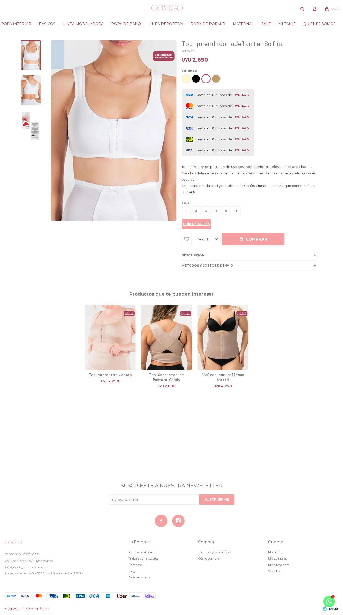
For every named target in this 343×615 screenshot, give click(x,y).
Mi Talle (287, 24)
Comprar (256, 239)
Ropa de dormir (208, 24)
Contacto (135, 565)
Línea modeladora (83, 24)
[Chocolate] (216, 78)
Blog (131, 571)
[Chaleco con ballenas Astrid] (222, 337)
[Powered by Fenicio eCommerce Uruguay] (330, 608)
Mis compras (277, 558)
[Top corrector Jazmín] (110, 337)
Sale (266, 24)
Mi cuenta (275, 552)
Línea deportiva (165, 24)
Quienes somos (319, 24)
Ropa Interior (16, 24)
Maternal (243, 24)
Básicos (47, 24)
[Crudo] (186, 78)
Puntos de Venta (140, 552)
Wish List (274, 571)
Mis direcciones (278, 565)
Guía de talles (196, 224)
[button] (302, 9)
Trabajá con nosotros (143, 558)
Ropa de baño (126, 24)
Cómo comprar (209, 558)
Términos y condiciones (214, 552)
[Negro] (196, 78)
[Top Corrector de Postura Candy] (166, 337)
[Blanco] (206, 78)
